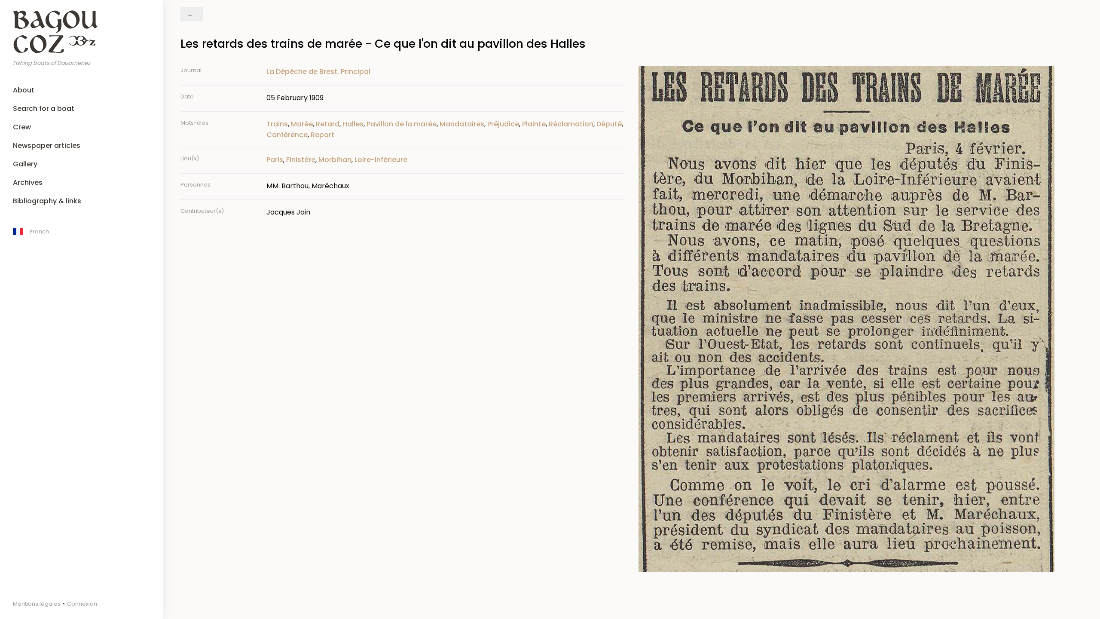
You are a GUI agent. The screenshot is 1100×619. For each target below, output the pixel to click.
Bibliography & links (47, 201)
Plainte (534, 124)
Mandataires (462, 124)
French (39, 231)
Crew (22, 127)
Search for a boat (43, 108)
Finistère (300, 160)
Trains (277, 124)
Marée (302, 124)
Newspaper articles (46, 145)
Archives (28, 182)
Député (609, 124)
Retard (327, 124)
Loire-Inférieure (380, 160)
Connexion (82, 603)
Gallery (25, 164)
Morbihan (334, 160)
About (23, 90)
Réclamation (571, 124)
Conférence (287, 135)
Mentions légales (37, 603)
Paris (274, 160)
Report (322, 135)
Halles (353, 124)
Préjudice (503, 124)
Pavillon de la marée (402, 124)
